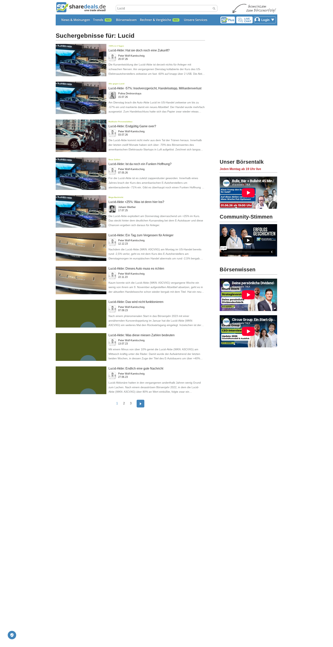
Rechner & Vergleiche (155, 20)
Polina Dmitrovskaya (129, 93)
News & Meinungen (75, 20)
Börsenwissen (126, 20)
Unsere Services (195, 20)
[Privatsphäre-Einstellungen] (12, 635)
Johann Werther (127, 207)
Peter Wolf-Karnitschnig (131, 55)
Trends (98, 20)
